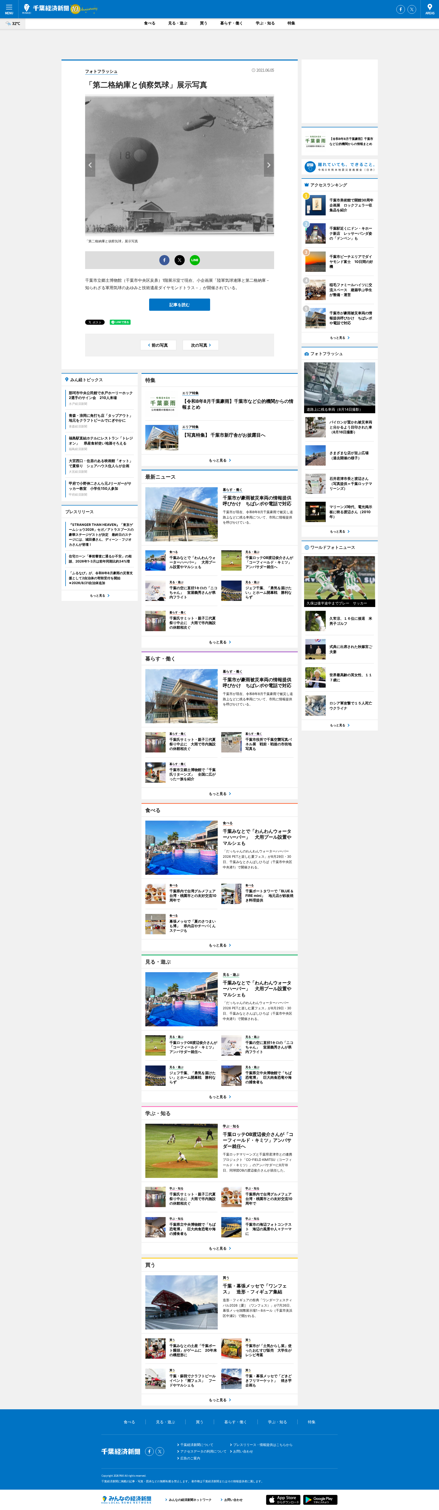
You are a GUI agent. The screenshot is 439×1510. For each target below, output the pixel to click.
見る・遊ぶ (177, 23)
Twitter (411, 9)
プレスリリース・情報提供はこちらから (263, 1445)
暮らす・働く (231, 23)
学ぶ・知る (265, 23)
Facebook (400, 9)
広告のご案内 (190, 1458)
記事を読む (179, 304)
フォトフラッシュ (101, 71)
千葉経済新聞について (196, 1445)
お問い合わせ (243, 1451)
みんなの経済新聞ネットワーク (126, 1500)
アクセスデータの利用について (203, 1451)
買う (204, 23)
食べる (149, 23)
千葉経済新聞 (45, 9)
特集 (291, 23)
